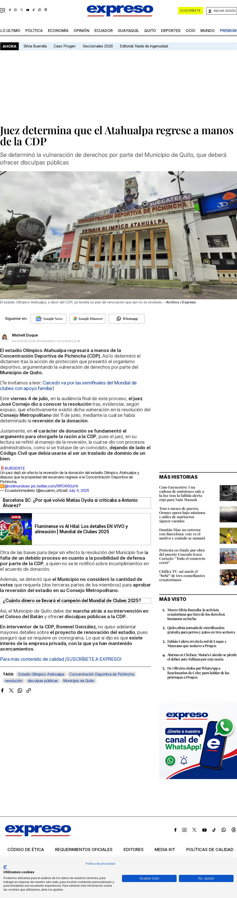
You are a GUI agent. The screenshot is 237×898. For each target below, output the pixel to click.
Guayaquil (128, 30)
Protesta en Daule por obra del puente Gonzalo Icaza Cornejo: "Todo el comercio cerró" (182, 556)
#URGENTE (15, 468)
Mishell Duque (25, 335)
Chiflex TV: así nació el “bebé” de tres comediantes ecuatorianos (182, 575)
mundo (207, 30)
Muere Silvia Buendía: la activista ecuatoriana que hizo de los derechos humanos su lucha (196, 614)
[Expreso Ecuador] (38, 835)
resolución (13, 680)
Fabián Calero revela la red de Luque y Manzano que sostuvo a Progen (196, 643)
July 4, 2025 (79, 490)
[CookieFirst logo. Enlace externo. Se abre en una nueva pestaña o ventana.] (5, 867)
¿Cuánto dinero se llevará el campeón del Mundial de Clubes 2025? (72, 600)
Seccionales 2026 (98, 46)
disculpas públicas (43, 680)
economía (58, 30)
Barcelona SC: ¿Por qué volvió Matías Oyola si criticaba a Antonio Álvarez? (70, 503)
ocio (190, 30)
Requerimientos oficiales (83, 850)
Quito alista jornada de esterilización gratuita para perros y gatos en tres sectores (201, 629)
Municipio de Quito (78, 680)
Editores (133, 850)
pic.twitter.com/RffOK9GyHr (54, 486)
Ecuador (103, 30)
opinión (81, 30)
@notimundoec (17, 486)
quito (150, 30)
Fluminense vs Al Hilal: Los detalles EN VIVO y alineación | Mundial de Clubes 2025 (81, 529)
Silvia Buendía (35, 46)
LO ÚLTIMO (10, 30)
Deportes (171, 30)
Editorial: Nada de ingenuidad (144, 46)
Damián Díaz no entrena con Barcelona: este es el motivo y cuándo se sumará (182, 533)
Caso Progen (65, 46)
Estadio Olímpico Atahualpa (41, 674)
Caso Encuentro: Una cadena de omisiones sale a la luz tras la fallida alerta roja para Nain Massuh (181, 493)
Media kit (165, 850)
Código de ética (25, 850)
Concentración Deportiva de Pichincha (101, 674)
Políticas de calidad (210, 850)
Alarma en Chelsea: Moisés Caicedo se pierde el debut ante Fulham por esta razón (202, 656)
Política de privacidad (100, 863)
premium (228, 30)
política (34, 30)
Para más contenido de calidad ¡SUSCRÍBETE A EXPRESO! (61, 659)
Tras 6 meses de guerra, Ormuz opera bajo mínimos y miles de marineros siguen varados (182, 514)
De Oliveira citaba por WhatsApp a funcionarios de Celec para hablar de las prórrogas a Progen (198, 672)
